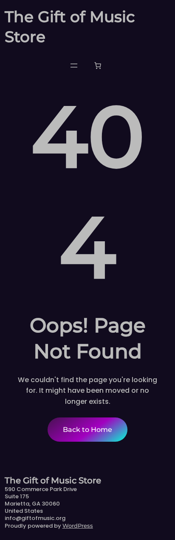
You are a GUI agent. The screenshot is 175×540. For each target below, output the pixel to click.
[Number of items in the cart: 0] (97, 65)
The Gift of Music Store (53, 480)
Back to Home (87, 430)
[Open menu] (74, 65)
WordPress (77, 525)
